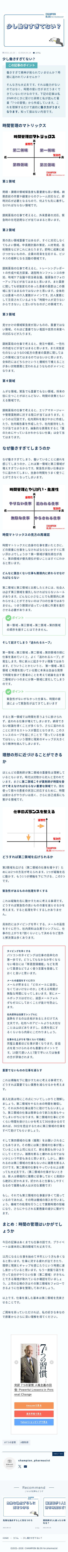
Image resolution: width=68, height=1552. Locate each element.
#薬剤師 (25, 1442)
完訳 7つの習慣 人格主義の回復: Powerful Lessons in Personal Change (33, 1390)
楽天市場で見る (34, 1414)
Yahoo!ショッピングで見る (34, 1422)
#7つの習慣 (10, 1442)
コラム (38, 53)
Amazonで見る (34, 1405)
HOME (6, 1538)
